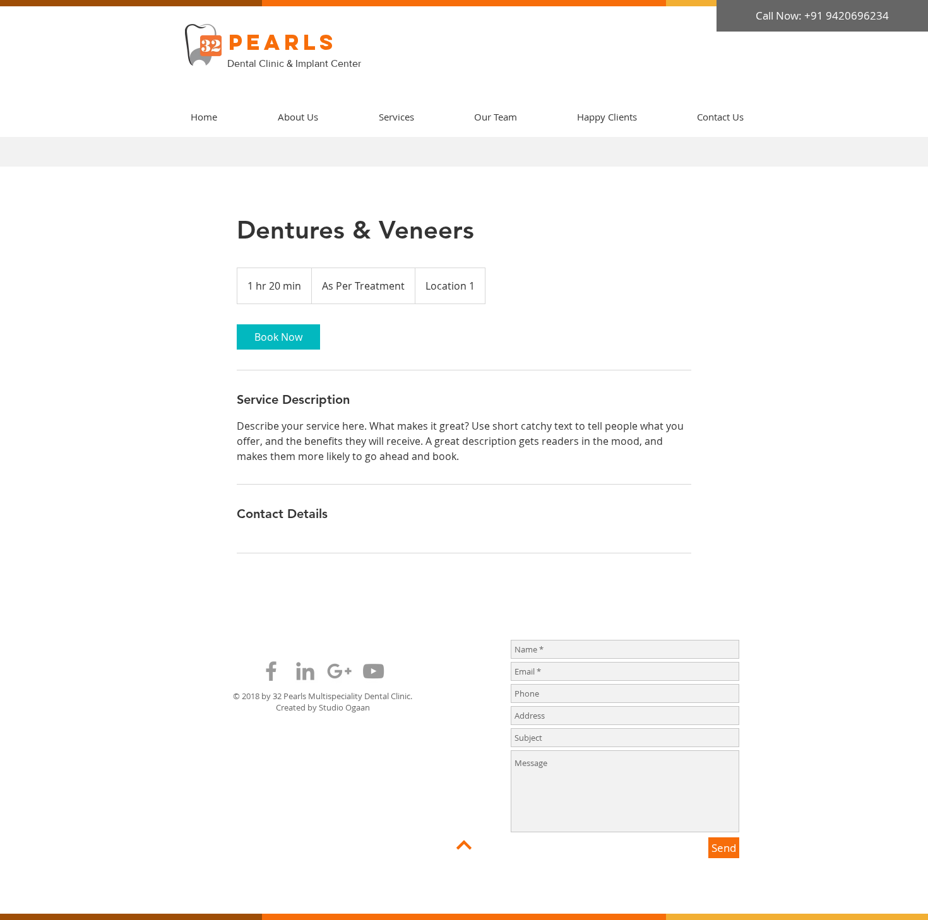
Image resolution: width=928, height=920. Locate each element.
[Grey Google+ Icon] (339, 671)
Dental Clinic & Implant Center (295, 63)
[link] (278, 337)
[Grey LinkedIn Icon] (305, 671)
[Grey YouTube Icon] (373, 671)
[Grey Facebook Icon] (271, 671)
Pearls (283, 42)
